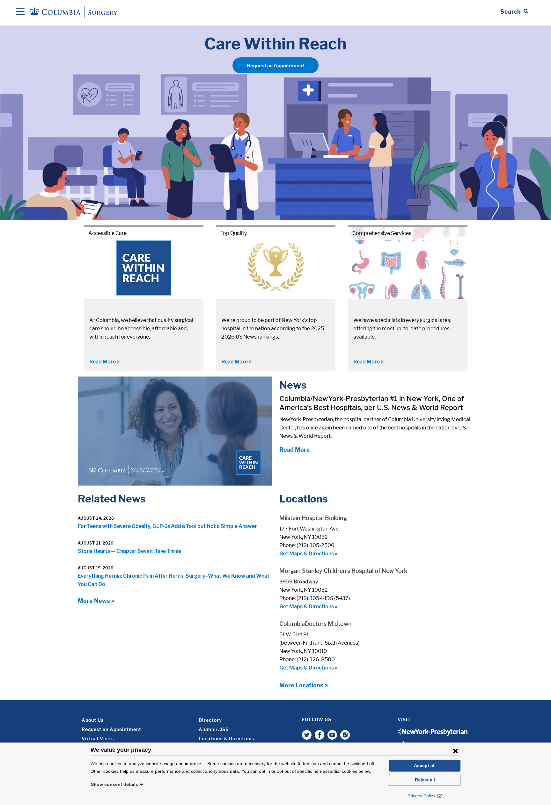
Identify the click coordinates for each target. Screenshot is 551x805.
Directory (210, 720)
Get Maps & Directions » (308, 554)
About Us (93, 720)
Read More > (104, 362)
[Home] (74, 11)
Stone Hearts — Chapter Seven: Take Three (129, 551)
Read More (294, 449)
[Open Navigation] (20, 12)
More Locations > (303, 685)
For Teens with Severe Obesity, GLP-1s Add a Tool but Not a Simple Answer (167, 526)
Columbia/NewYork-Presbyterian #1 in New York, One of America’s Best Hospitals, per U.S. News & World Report (371, 403)
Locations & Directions (226, 738)
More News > (96, 600)
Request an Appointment (275, 66)
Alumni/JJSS (214, 729)
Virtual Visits (98, 738)
